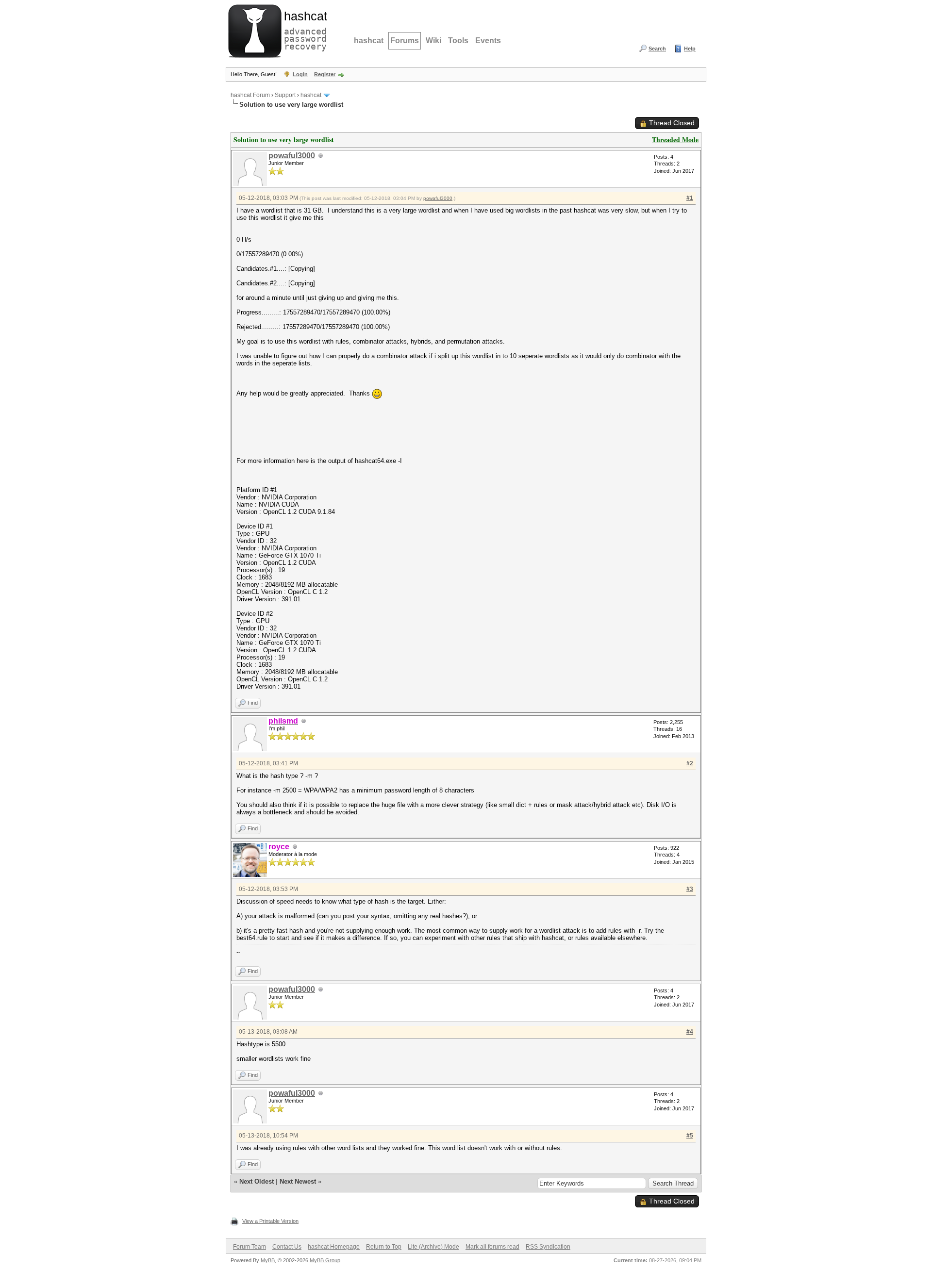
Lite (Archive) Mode (433, 1246)
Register (324, 74)
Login (300, 74)
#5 (689, 1135)
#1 (689, 198)
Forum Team (249, 1246)
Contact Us (286, 1246)
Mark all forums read (492, 1246)
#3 (689, 889)
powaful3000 (291, 155)
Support (285, 95)
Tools (458, 40)
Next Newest (298, 1181)
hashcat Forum (250, 95)
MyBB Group (325, 1260)
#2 (689, 763)
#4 (689, 1031)
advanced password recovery (303, 29)
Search (657, 48)
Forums (404, 40)
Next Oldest (256, 1181)
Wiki (433, 40)
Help (690, 48)
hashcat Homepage (334, 1246)
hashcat (368, 40)
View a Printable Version (270, 1221)
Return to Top (383, 1246)
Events (488, 40)
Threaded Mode (675, 139)
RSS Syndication (548, 1246)
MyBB (268, 1260)
